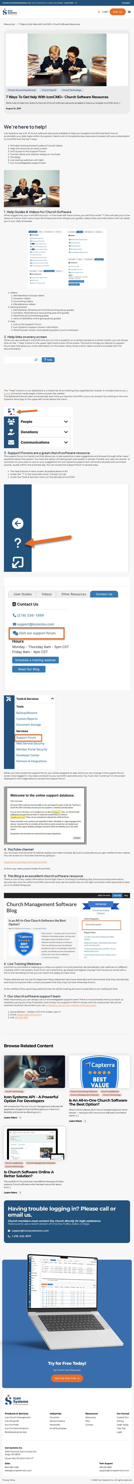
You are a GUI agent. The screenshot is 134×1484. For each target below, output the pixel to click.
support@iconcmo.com (29, 1014)
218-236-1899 (21, 1017)
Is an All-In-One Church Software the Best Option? (98, 1102)
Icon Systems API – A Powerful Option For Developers (31, 1099)
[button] (129, 12)
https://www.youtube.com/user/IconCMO (25, 862)
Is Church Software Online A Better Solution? (29, 1174)
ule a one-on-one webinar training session (74, 1005)
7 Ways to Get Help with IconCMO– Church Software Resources (57, 97)
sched (49, 1005)
